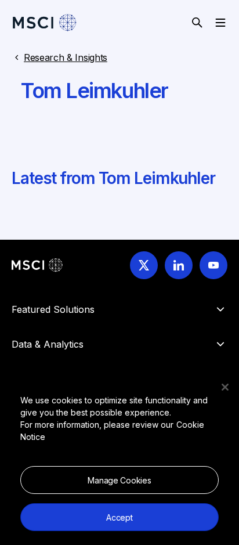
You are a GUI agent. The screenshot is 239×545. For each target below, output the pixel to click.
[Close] (225, 387)
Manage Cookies (119, 480)
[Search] (197, 23)
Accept (119, 517)
